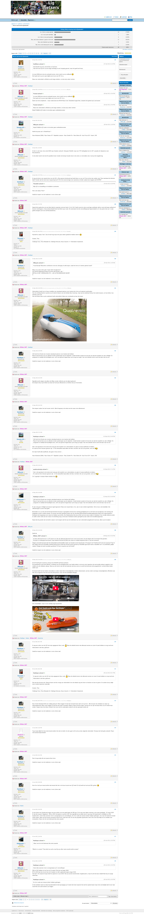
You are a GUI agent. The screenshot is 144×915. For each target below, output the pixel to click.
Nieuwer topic (24, 896)
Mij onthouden (124, 74)
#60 (115, 258)
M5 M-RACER (125, 93)
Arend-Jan (40, 638)
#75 (115, 782)
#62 (115, 350)
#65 (115, 432)
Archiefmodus (28, 910)
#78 (115, 860)
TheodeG (20, 238)
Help (131, 17)
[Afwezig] (24, 96)
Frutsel (20, 67)
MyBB (20, 913)
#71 (115, 668)
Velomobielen (26, 23)
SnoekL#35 (20, 127)
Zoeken (116, 17)
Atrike (123, 161)
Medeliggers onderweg (125, 85)
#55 (115, 120)
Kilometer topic (125, 172)
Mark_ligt (123, 121)
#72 (115, 700)
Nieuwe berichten (36, 910)
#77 (115, 836)
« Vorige (20, 53)
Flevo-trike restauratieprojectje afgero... (125, 156)
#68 (115, 530)
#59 (115, 231)
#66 (115, 465)
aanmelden (127, 59)
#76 (115, 809)
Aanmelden (24, 20)
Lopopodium (122, 97)
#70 (115, 641)
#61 (115, 288)
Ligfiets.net (109, 17)
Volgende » (46, 53)
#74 (115, 755)
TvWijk (123, 129)
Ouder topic (17, 896)
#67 (115, 492)
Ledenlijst (124, 17)
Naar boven (21, 910)
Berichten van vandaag (46, 910)
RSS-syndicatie (69, 910)
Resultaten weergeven (127, 49)
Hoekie (27, 638)
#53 (115, 59)
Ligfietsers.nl (14, 910)
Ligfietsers (20, 23)
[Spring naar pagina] (50, 53)
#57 (115, 175)
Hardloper (30, 86)
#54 (115, 89)
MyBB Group (30, 913)
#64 (115, 405)
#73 (115, 727)
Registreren (31, 20)
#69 (115, 559)
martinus (123, 152)
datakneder (20, 499)
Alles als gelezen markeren (59, 910)
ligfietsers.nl (14, 23)
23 (41, 53)
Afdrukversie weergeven (19, 902)
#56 (115, 147)
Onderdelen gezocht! (125, 148)
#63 (115, 377)
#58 (115, 204)
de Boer (123, 193)
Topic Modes (114, 56)
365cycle (20, 96)
